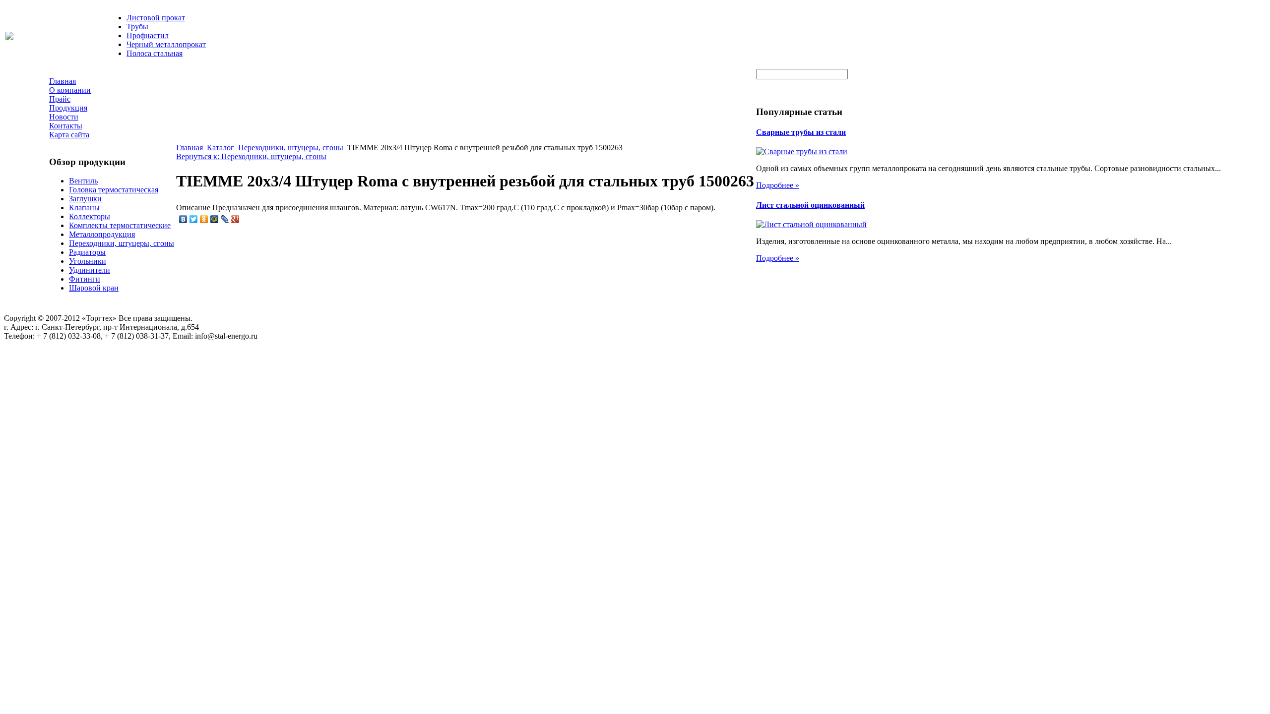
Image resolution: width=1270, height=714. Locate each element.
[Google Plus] (235, 219)
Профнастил (148, 35)
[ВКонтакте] (183, 219)
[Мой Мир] (214, 219)
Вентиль (83, 181)
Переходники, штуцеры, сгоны (121, 243)
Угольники (87, 261)
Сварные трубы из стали (801, 132)
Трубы (137, 26)
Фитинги (84, 279)
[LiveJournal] (225, 219)
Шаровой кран (94, 288)
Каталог (220, 147)
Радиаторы (87, 252)
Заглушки (85, 198)
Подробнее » (777, 185)
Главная (189, 147)
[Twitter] (194, 219)
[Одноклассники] (204, 219)
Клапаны (84, 207)
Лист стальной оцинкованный (810, 205)
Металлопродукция (102, 234)
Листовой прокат (156, 17)
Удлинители (89, 270)
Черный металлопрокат (166, 44)
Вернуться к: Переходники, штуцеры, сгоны (251, 156)
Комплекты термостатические (120, 225)
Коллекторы (89, 216)
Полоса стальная (155, 53)
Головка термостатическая (113, 189)
